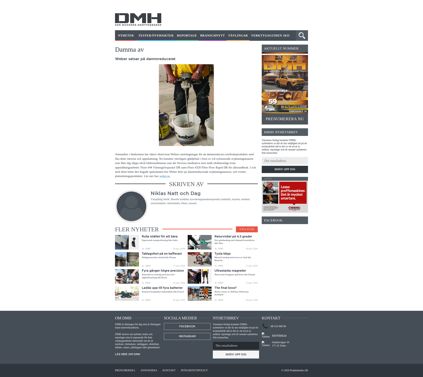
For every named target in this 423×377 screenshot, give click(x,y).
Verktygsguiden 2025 (270, 35)
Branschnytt (212, 35)
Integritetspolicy (194, 370)
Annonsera (148, 370)
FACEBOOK (187, 326)
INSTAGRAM (187, 336)
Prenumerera (125, 370)
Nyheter (126, 35)
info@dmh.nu (279, 335)
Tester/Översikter (156, 35)
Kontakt (169, 370)
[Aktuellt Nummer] (285, 82)
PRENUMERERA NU (285, 119)
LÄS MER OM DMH (127, 354)
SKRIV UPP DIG (284, 169)
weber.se (164, 176)
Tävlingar (238, 35)
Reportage (187, 35)
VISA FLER (246, 229)
